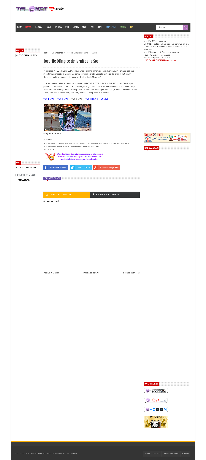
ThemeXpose (71, 453)
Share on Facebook (58, 167)
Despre (157, 454)
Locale (48, 27)
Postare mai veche (131, 273)
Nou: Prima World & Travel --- (161, 52)
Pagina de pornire (91, 273)
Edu (92, 27)
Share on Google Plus (109, 167)
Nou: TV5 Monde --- (157, 55)
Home (19, 27)
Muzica (76, 27)
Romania (38, 27)
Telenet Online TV (38, 453)
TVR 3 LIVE (76, 99)
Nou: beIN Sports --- (157, 58)
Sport (84, 27)
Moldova (58, 27)
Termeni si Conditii (171, 454)
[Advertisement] (85, 41)
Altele (99, 27)
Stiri (67, 27)
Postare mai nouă (51, 273)
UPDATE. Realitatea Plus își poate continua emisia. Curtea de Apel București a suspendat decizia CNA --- (167, 46)
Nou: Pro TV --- (155, 41)
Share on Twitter (83, 167)
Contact (185, 454)
